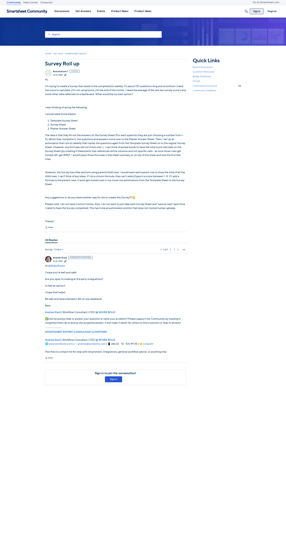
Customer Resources (204, 71)
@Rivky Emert (56, 266)
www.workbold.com (60, 344)
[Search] (246, 11)
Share (49, 227)
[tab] (51, 240)
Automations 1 (60, 71)
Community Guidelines (204, 90)
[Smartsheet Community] (27, 11)
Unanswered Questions (217, 85)
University (46, 2)
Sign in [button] (113, 379)
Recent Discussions (203, 67)
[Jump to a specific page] (183, 249)
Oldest (57, 249)
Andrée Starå (60, 257)
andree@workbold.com (92, 344)
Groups (196, 81)
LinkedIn (148, 344)
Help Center (30, 2)
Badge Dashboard (202, 76)
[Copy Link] (65, 74)
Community (14, 2)
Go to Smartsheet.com (266, 2)
